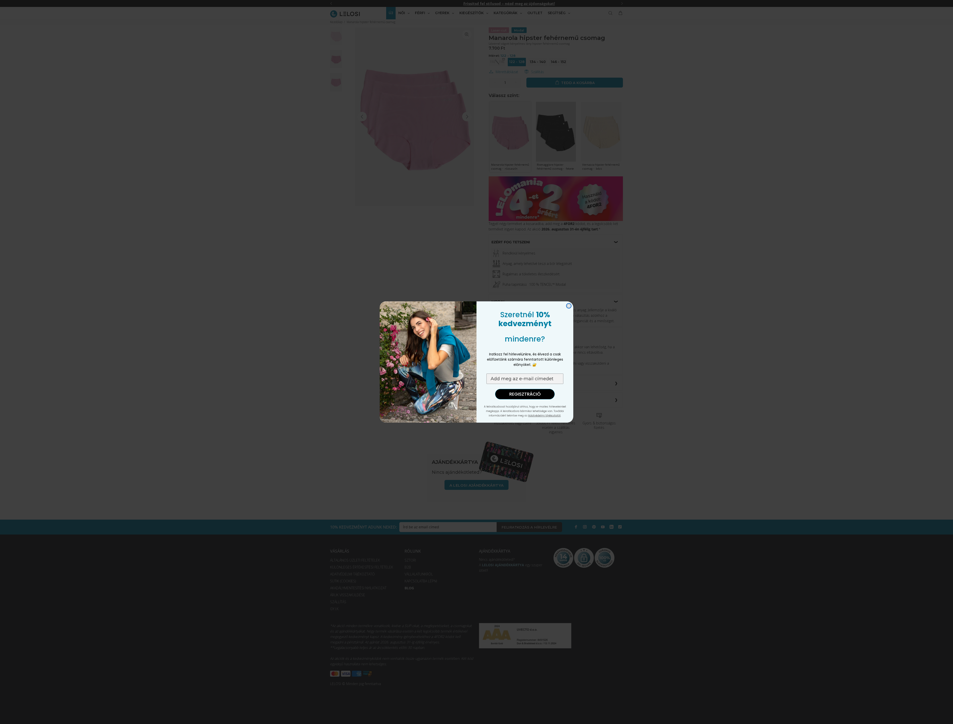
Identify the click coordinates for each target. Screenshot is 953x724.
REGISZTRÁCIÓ (525, 394)
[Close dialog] (568, 305)
